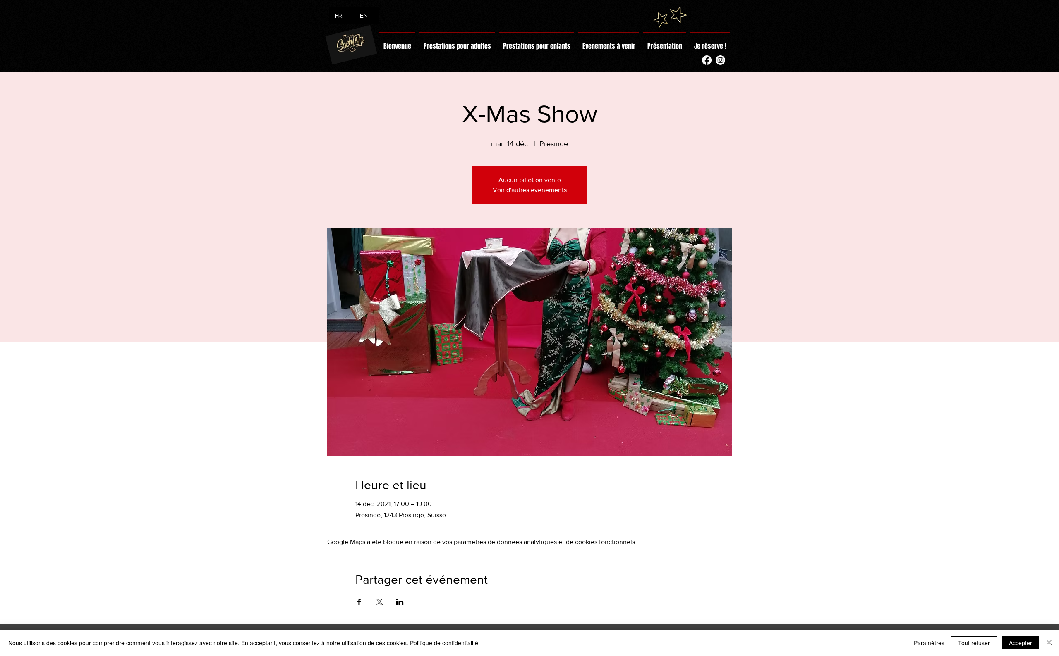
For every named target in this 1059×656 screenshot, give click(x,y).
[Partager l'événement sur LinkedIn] (400, 602)
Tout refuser (974, 643)
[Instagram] (720, 60)
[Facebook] (707, 60)
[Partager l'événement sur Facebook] (359, 602)
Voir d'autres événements (530, 189)
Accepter (1020, 643)
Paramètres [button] (929, 643)
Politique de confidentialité (444, 643)
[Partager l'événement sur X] (379, 602)
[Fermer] (1049, 642)
